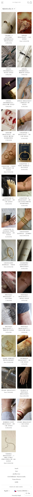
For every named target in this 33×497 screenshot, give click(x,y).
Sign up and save (16, 487)
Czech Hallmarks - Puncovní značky (17, 476)
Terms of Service (16, 479)
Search (16, 468)
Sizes (16, 471)
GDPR (16, 482)
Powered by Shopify (16, 495)
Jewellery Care (16, 474)
